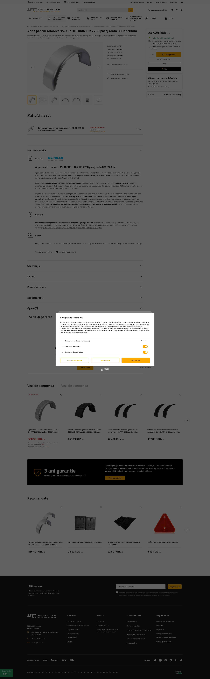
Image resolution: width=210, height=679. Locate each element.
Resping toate (105, 360)
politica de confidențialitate (85, 326)
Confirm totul (135, 360)
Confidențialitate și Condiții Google (71, 328)
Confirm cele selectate (74, 360)
